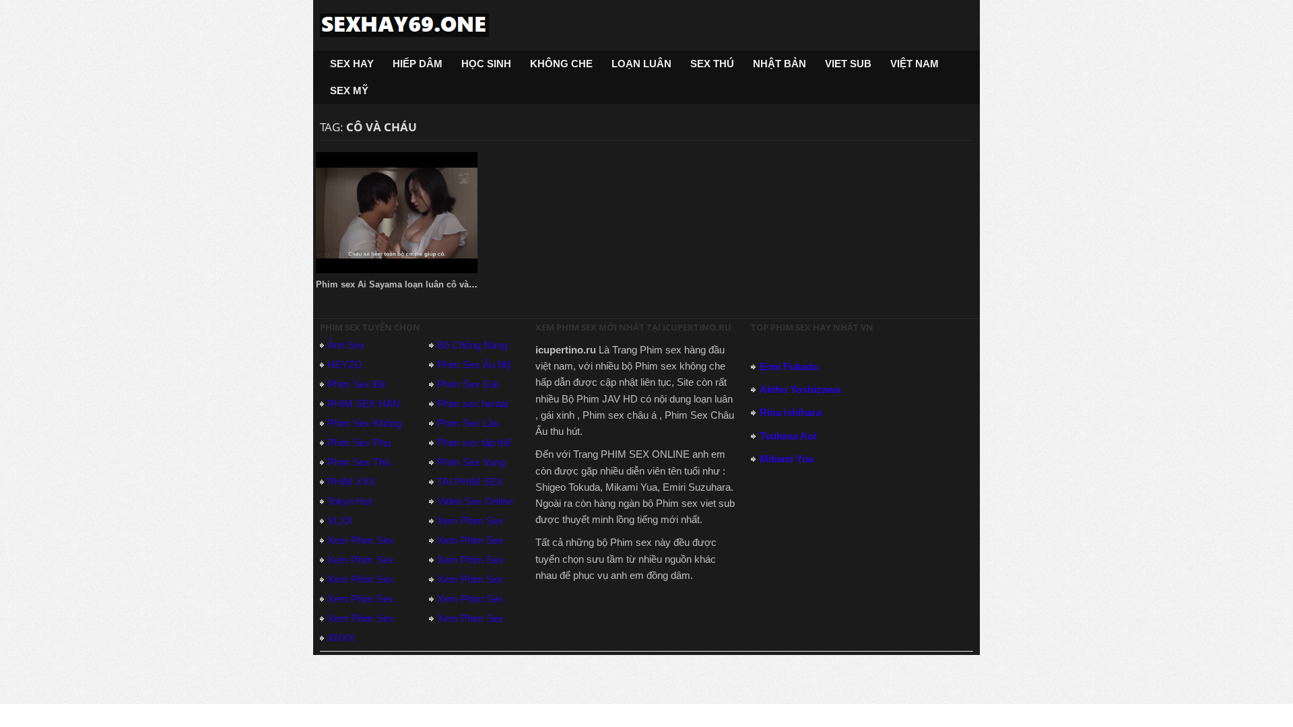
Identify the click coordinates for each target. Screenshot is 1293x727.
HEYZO (344, 364)
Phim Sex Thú (358, 462)
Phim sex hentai (472, 403)
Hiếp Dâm (417, 63)
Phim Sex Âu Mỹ (474, 364)
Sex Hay (352, 63)
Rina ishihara (791, 412)
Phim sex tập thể (474, 442)
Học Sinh (486, 63)
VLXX (340, 520)
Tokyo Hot (349, 501)
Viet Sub (848, 63)
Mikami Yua (787, 458)
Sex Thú (712, 63)
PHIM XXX (351, 481)
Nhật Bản (779, 63)
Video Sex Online (475, 501)
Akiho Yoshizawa (800, 389)
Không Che (561, 63)
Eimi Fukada (789, 366)
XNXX (341, 638)
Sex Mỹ (349, 90)
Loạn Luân (641, 63)
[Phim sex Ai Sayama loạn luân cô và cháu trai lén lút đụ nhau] (396, 213)
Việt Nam (914, 63)
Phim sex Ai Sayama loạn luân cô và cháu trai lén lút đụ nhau (445, 284)
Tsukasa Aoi (788, 436)
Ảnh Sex (346, 345)
